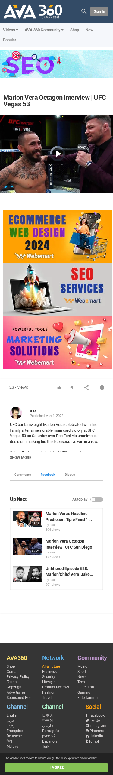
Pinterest (96, 731)
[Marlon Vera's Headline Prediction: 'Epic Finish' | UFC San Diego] (27, 519)
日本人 (47, 715)
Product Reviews (55, 687)
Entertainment (89, 698)
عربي (11, 720)
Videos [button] (9, 30)
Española (50, 741)
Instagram (97, 726)
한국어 (47, 720)
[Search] (84, 11)
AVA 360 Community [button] (43, 30)
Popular (9, 39)
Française (15, 731)
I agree (56, 767)
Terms (12, 682)
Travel (47, 698)
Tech (81, 682)
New (89, 30)
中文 (10, 726)
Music (82, 666)
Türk (45, 746)
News (81, 677)
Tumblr (94, 741)
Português (50, 731)
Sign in (99, 11)
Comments (22, 475)
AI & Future (51, 666)
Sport (81, 672)
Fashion (48, 692)
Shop (74, 30)
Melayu (12, 746)
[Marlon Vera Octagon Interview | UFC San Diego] (27, 546)
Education (85, 687)
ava (33, 410)
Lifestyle (48, 682)
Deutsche (14, 736)
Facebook (48, 475)
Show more (20, 458)
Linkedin (96, 736)
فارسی (47, 726)
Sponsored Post (20, 698)
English (13, 715)
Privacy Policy (18, 677)
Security (48, 677)
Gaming (83, 692)
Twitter (95, 720)
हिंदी (9, 741)
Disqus (70, 475)
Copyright (15, 687)
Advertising (16, 692)
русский (49, 736)
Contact (13, 672)
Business (49, 672)
